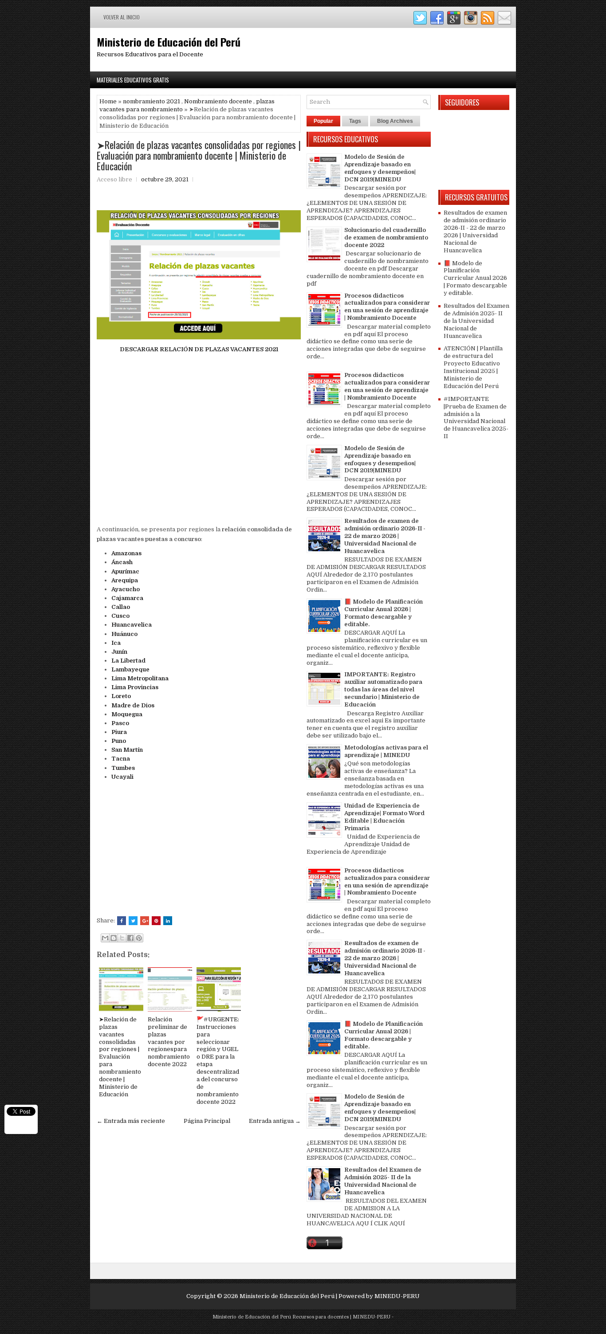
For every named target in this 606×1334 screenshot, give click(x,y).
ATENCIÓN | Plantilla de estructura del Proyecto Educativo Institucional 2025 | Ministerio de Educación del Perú (473, 367)
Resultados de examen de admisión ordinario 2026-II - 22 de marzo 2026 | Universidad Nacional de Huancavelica (384, 536)
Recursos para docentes (320, 1317)
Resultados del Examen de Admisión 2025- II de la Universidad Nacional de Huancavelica (382, 1181)
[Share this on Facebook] (121, 920)
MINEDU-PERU (397, 1296)
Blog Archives (395, 121)
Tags (355, 121)
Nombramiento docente (218, 101)
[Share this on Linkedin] (167, 920)
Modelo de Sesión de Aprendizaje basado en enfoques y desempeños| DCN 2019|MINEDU (380, 168)
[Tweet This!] (133, 920)
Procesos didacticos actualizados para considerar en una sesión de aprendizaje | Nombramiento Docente (387, 307)
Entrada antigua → (275, 1121)
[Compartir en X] (122, 938)
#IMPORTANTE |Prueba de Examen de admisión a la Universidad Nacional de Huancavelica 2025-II (476, 417)
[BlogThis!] (113, 938)
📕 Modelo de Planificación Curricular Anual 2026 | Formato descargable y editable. (383, 613)
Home (108, 101)
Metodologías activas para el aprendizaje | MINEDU (386, 751)
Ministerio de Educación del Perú (168, 42)
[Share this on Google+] (144, 920)
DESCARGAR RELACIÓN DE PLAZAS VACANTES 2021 (199, 349)
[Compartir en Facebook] (130, 938)
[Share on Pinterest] (156, 920)
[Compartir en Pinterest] (138, 938)
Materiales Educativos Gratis (133, 79)
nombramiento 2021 (151, 101)
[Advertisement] (199, 436)
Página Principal (207, 1121)
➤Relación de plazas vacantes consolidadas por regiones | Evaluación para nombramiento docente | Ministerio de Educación (199, 155)
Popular (323, 121)
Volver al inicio (121, 17)
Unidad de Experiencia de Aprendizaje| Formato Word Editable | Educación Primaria (384, 817)
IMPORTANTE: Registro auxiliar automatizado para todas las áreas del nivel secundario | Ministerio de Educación (383, 689)
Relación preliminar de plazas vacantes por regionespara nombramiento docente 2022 (169, 1041)
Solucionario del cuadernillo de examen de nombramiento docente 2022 (386, 237)
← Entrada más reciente (131, 1121)
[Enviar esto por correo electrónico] (105, 938)
